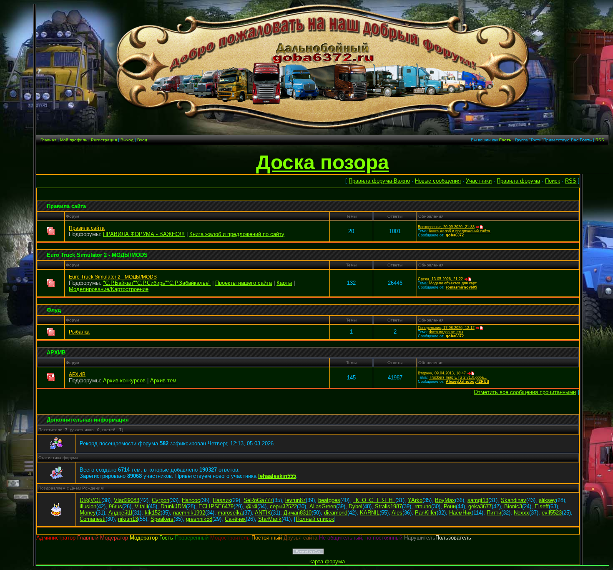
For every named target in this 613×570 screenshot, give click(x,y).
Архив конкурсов (124, 380)
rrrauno (423, 506)
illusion (88, 506)
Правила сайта (66, 206)
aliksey (547, 500)
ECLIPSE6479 (216, 506)
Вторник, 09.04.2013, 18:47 (442, 373)
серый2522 (283, 506)
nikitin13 (128, 519)
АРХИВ (56, 352)
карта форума (327, 561)
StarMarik (269, 519)
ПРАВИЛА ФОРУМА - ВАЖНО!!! (144, 234)
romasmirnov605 (461, 287)
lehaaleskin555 (277, 476)
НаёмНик (460, 513)
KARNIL (369, 513)
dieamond (335, 513)
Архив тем (163, 380)
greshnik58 (199, 519)
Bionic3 (513, 506)
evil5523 (552, 513)
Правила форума (518, 181)
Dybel (355, 506)
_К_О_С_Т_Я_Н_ (374, 500)
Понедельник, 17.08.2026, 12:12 (446, 328)
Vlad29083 (126, 500)
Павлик (222, 500)
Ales (397, 513)
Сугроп (160, 500)
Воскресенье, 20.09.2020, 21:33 (446, 227)
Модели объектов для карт (453, 283)
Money (88, 513)
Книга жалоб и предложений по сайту (236, 234)
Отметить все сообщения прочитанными (525, 392)
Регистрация (104, 140)
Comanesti (93, 519)
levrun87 (295, 500)
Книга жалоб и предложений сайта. (460, 231)
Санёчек (235, 519)
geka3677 (480, 506)
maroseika (230, 513)
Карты (284, 283)
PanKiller (426, 513)
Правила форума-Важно (379, 181)
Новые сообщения (438, 181)
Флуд (54, 310)
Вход (142, 140)
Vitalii (141, 506)
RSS (599, 140)
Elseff (542, 506)
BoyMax (445, 500)
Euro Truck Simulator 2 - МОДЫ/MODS (97, 255)
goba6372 (455, 235)
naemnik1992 (189, 513)
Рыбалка (79, 332)
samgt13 (477, 500)
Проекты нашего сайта (243, 283)
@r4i (251, 506)
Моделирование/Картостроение (108, 289)
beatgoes (329, 500)
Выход (127, 140)
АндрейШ (120, 513)
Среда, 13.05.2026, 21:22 (440, 279)
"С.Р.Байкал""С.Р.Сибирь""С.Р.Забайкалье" (157, 283)
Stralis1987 (388, 506)
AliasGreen (322, 506)
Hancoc (191, 500)
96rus (115, 506)
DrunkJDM (173, 506)
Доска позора (322, 162)
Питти (494, 513)
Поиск (552, 181)
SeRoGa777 (258, 500)
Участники (479, 181)
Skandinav (513, 500)
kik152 (153, 513)
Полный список (315, 519)
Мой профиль (73, 140)
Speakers (162, 519)
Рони (450, 506)
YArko (415, 500)
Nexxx (521, 513)
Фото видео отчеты (446, 332)
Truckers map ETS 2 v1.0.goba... (458, 377)
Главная (48, 140)
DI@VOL (90, 500)
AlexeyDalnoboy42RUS (467, 381)
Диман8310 (298, 513)
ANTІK (263, 513)
